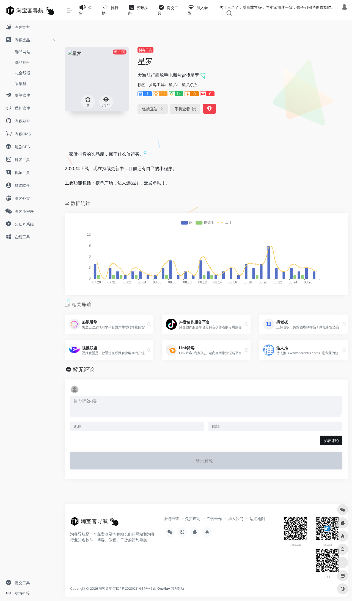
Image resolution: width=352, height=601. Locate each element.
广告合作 (214, 518)
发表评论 (331, 440)
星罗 (172, 84)
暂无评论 (84, 369)
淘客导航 (105, 588)
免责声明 (192, 518)
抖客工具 (145, 50)
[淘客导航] (94, 523)
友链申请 (171, 518)
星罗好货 (189, 84)
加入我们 (235, 518)
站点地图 (257, 518)
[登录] (344, 8)
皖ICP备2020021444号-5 (132, 588)
